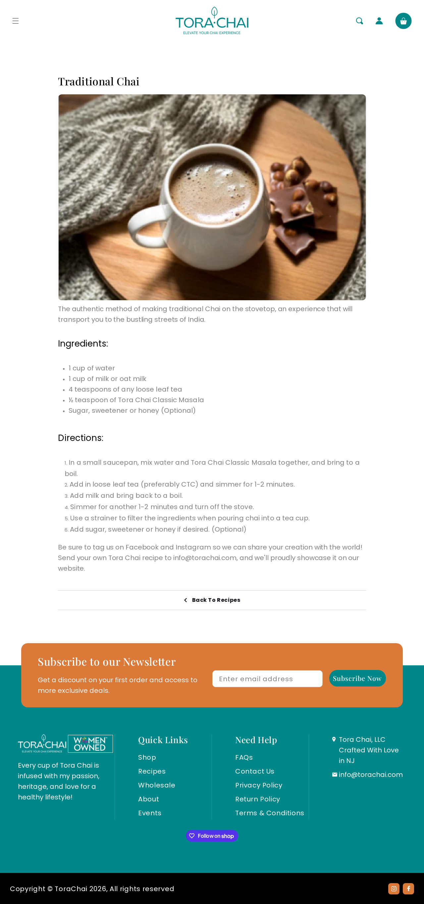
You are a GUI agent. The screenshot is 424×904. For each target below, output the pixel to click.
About (148, 799)
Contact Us (255, 771)
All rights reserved (142, 888)
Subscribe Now (357, 678)
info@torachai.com (371, 774)
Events (150, 813)
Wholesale (156, 785)
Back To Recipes (216, 600)
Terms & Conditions (269, 813)
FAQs (244, 757)
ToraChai (71, 888)
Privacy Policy (258, 785)
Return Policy (257, 799)
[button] (15, 21)
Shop (147, 757)
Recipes (152, 771)
